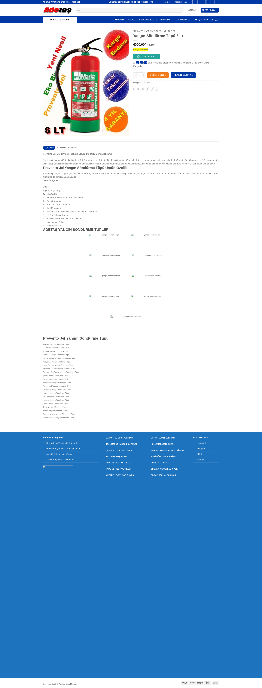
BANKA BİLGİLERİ (147, 20)
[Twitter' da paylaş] (140, 89)
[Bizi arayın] (213, 2)
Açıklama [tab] (49, 148)
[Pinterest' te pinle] (150, 89)
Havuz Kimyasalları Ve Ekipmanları (63, 448)
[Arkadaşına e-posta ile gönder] (145, 89)
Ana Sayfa (138, 31)
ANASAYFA (119, 20)
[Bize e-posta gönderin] (208, 2)
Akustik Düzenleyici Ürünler (59, 454)
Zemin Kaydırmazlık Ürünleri (60, 460)
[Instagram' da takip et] (195, 2)
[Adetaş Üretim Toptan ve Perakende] (57, 10)
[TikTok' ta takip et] (199, 2)
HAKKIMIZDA (164, 20)
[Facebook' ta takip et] (191, 2)
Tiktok (199, 454)
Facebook (201, 443)
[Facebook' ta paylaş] (135, 89)
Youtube (200, 460)
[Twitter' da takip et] (204, 2)
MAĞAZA (132, 20)
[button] (192, 10)
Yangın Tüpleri (154, 31)
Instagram (201, 448)
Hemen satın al (183, 75)
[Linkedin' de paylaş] (155, 89)
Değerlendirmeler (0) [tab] (66, 148)
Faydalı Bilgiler (183, 20)
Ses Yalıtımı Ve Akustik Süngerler (62, 443)
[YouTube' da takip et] (217, 2)
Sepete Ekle (158, 75)
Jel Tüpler (169, 31)
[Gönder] (181, 10)
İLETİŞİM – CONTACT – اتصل (207, 20)
